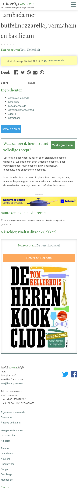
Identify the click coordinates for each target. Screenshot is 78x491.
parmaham (14, 118)
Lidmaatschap (8, 435)
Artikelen (5, 440)
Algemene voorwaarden (13, 412)
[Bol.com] (39, 205)
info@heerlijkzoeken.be (13, 383)
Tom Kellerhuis (30, 49)
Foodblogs (6, 474)
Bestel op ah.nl (11, 129)
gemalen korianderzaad (21, 110)
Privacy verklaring (10, 422)
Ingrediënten (7, 453)
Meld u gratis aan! (62, 145)
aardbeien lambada (18, 98)
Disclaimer (6, 417)
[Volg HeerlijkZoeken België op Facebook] (74, 374)
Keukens (5, 458)
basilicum (13, 102)
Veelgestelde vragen (12, 430)
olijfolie (12, 114)
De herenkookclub (54, 60)
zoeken (20, 3)
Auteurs (5, 448)
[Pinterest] (29, 71)
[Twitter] (22, 71)
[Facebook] (16, 71)
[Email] (35, 71)
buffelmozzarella (17, 106)
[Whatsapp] (42, 71)
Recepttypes (8, 464)
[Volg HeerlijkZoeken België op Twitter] (65, 374)
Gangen (5, 469)
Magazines (7, 479)
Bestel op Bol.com (39, 257)
